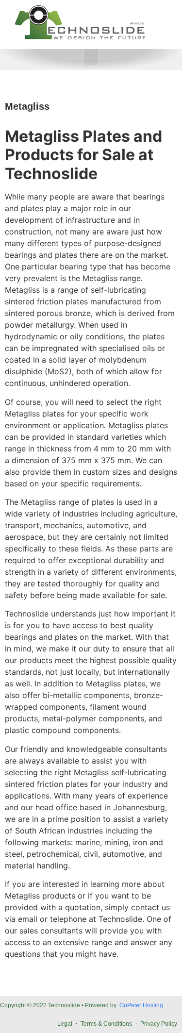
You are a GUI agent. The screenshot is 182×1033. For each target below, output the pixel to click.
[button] (91, 57)
